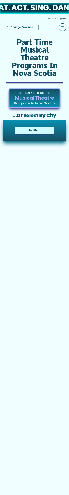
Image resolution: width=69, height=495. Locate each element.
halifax (34, 130)
